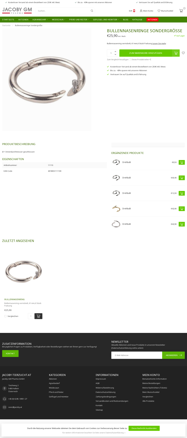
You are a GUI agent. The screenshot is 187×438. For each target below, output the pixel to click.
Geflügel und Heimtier (105, 19)
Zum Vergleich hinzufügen (118, 59)
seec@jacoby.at (15, 407)
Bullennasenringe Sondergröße (28, 25)
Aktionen (23, 19)
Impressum (101, 379)
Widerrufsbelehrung (105, 387)
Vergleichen (13, 316)
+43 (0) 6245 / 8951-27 (17, 398)
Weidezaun (58, 19)
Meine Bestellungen (151, 383)
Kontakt (10, 353)
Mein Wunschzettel (150, 392)
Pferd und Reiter (78, 19)
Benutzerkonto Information (154, 379)
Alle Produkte (148, 401)
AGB (97, 383)
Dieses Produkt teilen (140, 59)
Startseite (8, 19)
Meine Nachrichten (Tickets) (154, 387)
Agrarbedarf (39, 19)
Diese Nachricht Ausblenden (144, 428)
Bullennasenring (14, 299)
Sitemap (99, 410)
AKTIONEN (152, 19)
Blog (125, 19)
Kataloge (137, 19)
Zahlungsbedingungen (106, 396)
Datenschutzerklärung (105, 392)
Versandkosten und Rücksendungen (112, 401)
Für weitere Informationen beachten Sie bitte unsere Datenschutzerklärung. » (93, 432)
